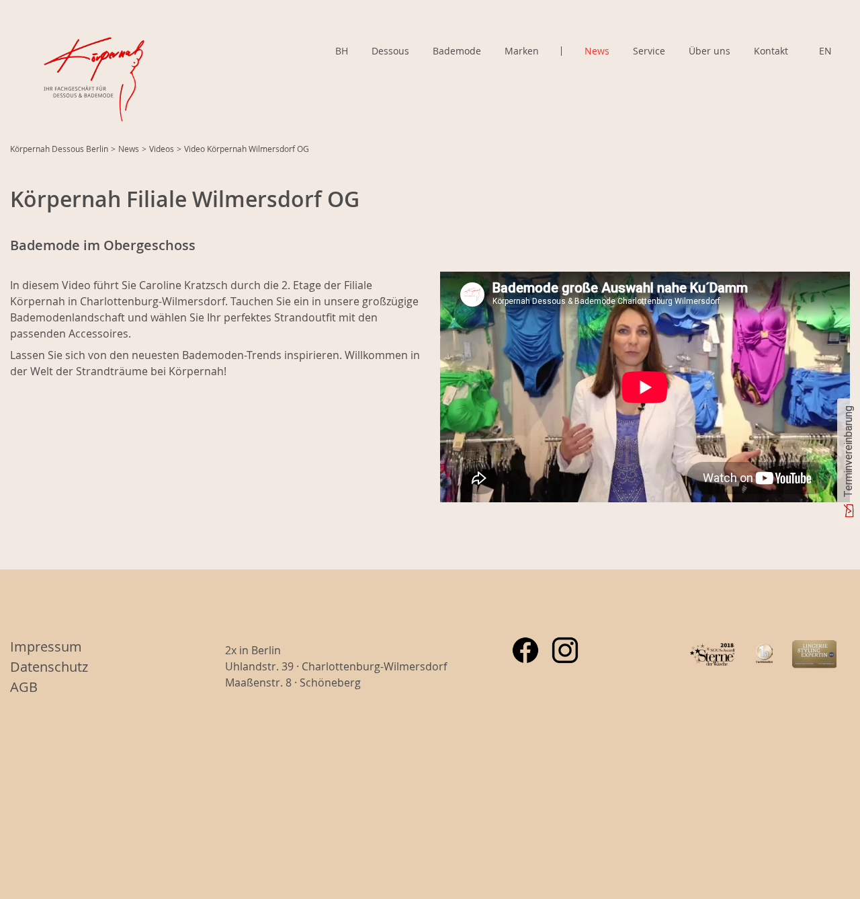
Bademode (457, 50)
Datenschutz (49, 667)
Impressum (46, 646)
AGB (24, 687)
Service (649, 50)
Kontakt (771, 50)
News (597, 50)
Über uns (709, 50)
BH (341, 50)
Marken (522, 51)
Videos (161, 148)
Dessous (390, 50)
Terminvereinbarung (848, 451)
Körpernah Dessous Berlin (59, 148)
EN (825, 50)
